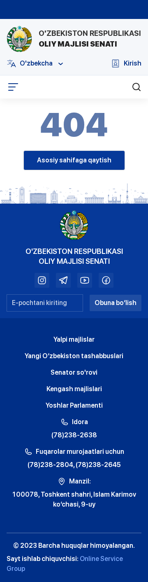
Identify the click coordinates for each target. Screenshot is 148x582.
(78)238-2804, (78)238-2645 (74, 465)
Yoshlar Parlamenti (74, 405)
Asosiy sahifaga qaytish (74, 160)
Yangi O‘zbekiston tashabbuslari (74, 356)
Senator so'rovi (74, 372)
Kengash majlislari (74, 389)
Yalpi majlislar (74, 339)
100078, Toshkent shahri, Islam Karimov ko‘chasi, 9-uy (74, 499)
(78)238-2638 (74, 435)
